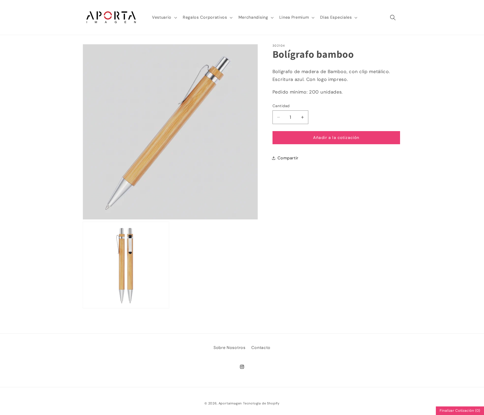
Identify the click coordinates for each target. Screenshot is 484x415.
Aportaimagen (230, 403)
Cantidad (281, 105)
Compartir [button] (288, 158)
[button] (163, 17)
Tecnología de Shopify (261, 403)
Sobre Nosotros (230, 347)
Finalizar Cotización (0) (460, 410)
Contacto (261, 347)
